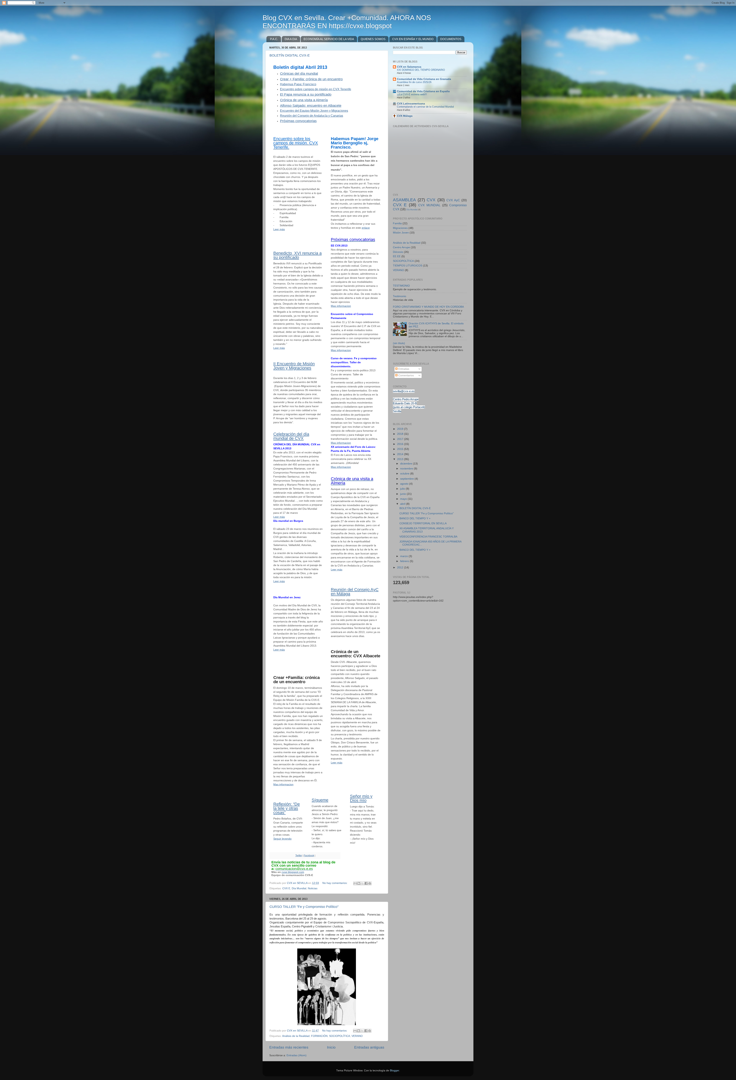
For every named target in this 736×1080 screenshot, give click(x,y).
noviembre (407, 468)
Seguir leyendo (282, 838)
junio (403, 493)
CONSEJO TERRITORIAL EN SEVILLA (423, 523)
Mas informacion (283, 784)
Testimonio (399, 296)
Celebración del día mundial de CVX (291, 436)
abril (403, 503)
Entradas (403, 368)
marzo (404, 556)
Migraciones (400, 228)
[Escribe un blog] (359, 883)
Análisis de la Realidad (296, 1036)
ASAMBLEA (404, 199)
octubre (405, 473)
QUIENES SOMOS (373, 39)
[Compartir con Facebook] (366, 883)
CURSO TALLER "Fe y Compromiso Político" (303, 907)
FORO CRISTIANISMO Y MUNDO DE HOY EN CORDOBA (428, 306)
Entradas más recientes (288, 1047)
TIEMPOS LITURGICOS (407, 265)
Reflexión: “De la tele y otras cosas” (286, 808)
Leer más (279, 229)
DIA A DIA (291, 39)
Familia (397, 223)
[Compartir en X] (362, 883)
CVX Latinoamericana (411, 103)
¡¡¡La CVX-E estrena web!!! (412, 94)
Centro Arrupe (401, 247)
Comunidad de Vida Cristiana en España (423, 91)
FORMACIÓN (319, 1036)
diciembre (406, 463)
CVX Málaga (404, 115)
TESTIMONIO (401, 285)
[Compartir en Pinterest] (370, 883)
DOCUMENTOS (450, 39)
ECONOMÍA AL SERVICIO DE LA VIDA (329, 39)
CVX (431, 199)
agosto (404, 483)
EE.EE (397, 256)
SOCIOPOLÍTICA (339, 1036)
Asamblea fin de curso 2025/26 (414, 82)
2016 (400, 444)
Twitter (298, 855)
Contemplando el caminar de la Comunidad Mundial (425, 106)
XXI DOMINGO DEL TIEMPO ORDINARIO (421, 69)
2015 (400, 449)
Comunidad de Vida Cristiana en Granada (424, 79)
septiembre (407, 478)
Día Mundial (299, 888)
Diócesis (398, 252)
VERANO (357, 1036)
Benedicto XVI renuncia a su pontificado (297, 255)
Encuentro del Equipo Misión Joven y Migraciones (314, 110)
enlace (366, 227)
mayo (404, 498)
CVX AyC (453, 200)
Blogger (394, 1070)
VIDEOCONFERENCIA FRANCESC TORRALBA (428, 536)
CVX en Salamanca (409, 66)
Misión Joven (401, 232)
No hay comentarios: (335, 883)
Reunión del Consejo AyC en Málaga (355, 591)
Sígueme (320, 800)
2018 (400, 433)
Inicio (331, 1047)
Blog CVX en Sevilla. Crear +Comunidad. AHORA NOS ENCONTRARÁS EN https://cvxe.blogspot (347, 22)
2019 (400, 428)
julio (403, 488)
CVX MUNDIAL (429, 205)
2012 (400, 567)
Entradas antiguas (369, 1047)
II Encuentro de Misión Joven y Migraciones (294, 365)
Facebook (309, 855)
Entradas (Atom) (296, 1055)
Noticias (312, 888)
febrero (405, 561)
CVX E (286, 888)
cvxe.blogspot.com (293, 872)
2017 (400, 439)
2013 (400, 459)
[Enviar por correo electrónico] (355, 883)
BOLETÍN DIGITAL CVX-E (289, 55)
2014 (400, 454)
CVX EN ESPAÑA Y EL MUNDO (413, 39)
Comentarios (406, 375)
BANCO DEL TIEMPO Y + (414, 518)
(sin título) (399, 343)
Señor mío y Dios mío (361, 798)
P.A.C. (274, 39)
